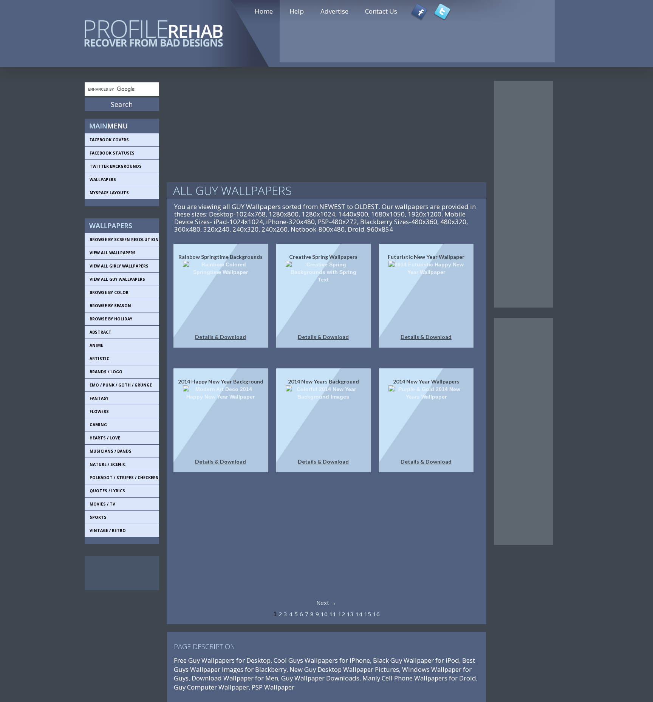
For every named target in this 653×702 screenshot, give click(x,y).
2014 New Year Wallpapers (426, 381)
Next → (326, 602)
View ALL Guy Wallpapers (117, 279)
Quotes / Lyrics (107, 490)
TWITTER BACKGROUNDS (116, 166)
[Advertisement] (119, 573)
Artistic (99, 358)
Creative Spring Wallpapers (323, 257)
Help (296, 11)
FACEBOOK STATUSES (112, 153)
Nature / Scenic (107, 464)
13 (350, 614)
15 (367, 614)
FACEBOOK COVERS (109, 139)
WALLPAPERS (103, 179)
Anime (96, 345)
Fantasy (99, 398)
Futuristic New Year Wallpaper (426, 257)
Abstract (100, 332)
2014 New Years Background (323, 381)
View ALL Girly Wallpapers (119, 266)
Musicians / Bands (111, 451)
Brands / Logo (106, 371)
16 (376, 614)
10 (324, 614)
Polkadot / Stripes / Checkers (124, 477)
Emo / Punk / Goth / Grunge (121, 385)
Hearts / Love (105, 438)
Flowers (99, 411)
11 (333, 614)
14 (359, 614)
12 (341, 614)
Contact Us (381, 11)
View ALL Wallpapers (113, 252)
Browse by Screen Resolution (124, 239)
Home (264, 11)
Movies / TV (102, 504)
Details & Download (220, 337)
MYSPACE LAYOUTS (109, 192)
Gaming (98, 424)
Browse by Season (110, 305)
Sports (98, 517)
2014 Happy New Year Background (220, 381)
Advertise (334, 11)
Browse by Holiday (111, 319)
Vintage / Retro (108, 530)
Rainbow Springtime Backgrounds (220, 257)
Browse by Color (109, 292)
